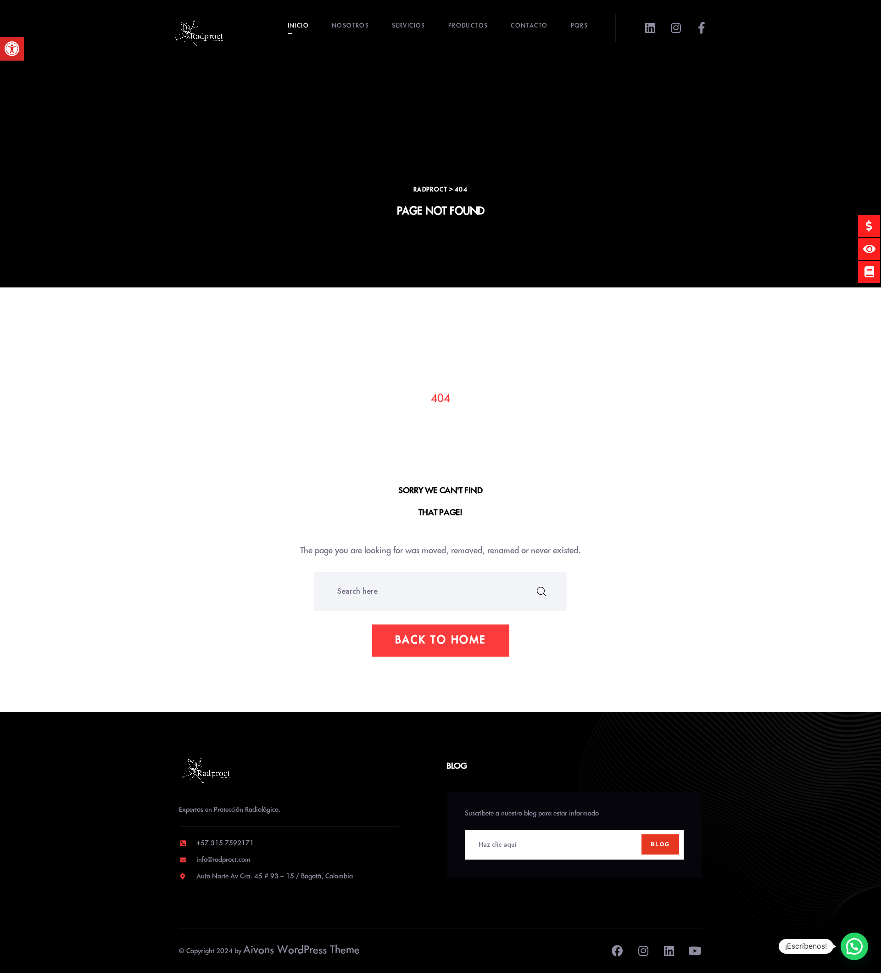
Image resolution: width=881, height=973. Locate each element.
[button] (854, 946)
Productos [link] (468, 25)
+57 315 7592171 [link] (225, 843)
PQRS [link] (579, 25)
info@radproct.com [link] (223, 860)
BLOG (660, 844)
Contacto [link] (529, 25)
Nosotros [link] (350, 25)
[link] (12, 49)
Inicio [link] (298, 25)
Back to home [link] (440, 640)
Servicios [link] (408, 25)
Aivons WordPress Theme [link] (301, 950)
